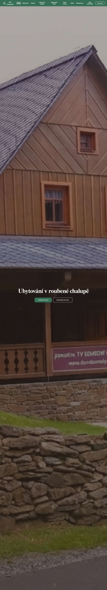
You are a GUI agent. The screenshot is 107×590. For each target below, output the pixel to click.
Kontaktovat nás (63, 300)
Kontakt (99, 3)
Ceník (72, 3)
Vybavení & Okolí (54, 3)
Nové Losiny (65, 3)
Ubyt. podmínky (90, 3)
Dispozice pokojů (42, 3)
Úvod (18, 3)
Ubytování (26, 3)
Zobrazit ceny (43, 300)
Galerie (33, 3)
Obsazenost (79, 3)
